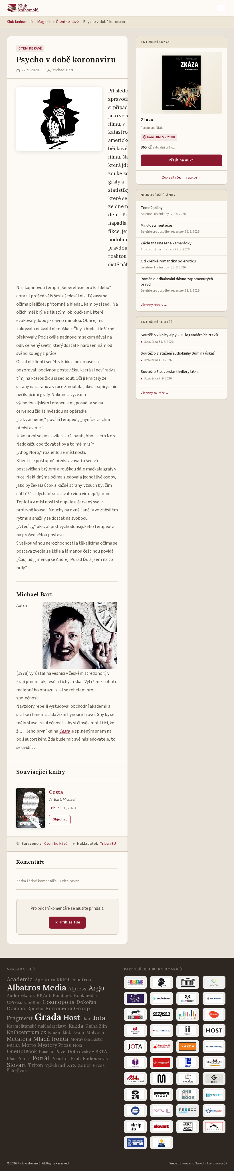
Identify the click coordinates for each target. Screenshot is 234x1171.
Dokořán (86, 1002)
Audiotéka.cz (21, 995)
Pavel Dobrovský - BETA (81, 1051)
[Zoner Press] (161, 1142)
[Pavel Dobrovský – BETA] (135, 1110)
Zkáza (147, 119)
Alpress (77, 988)
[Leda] (187, 1062)
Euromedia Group (67, 1008)
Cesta (56, 792)
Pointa (24, 1058)
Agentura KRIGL (52, 979)
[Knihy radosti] (135, 1062)
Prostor (59, 1058)
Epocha (35, 1008)
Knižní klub (59, 1032)
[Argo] (135, 998)
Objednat (60, 819)
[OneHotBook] (187, 1094)
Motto (29, 1045)
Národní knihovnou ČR (211, 1163)
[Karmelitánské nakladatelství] (161, 1046)
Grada (48, 1017)
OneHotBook (22, 1051)
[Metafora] (187, 1078)
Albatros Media (36, 987)
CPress (14, 1002)
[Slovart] (161, 1126)
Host (71, 1017)
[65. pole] (161, 982)
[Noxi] (161, 1094)
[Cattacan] (161, 1014)
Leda (78, 1032)
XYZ (71, 1065)
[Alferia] (214, 982)
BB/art (44, 995)
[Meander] (161, 1078)
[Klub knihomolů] (23, 8)
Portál (41, 1057)
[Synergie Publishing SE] (214, 1126)
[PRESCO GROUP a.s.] (187, 1110)
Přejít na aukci (182, 160)
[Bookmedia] (214, 998)
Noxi (77, 1045)
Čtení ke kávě (67, 22)
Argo (96, 987)
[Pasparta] (214, 1094)
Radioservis (95, 1058)
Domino (16, 1008)
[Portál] (161, 1110)
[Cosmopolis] (187, 1014)
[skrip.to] (135, 1126)
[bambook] (187, 998)
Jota (99, 1018)
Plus (11, 1058)
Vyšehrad (55, 1065)
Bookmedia (85, 995)
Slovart (16, 1064)
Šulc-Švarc (18, 1070)
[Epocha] (135, 1030)
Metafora (19, 1038)
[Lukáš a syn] (214, 1062)
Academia (20, 979)
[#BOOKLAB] (135, 982)
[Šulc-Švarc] (187, 1126)
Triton (35, 1065)
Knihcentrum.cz (26, 1032)
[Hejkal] (187, 1030)
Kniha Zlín (96, 1026)
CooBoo (32, 1002)
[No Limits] (135, 1094)
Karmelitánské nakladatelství (36, 1026)
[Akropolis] (187, 982)
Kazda (75, 1025)
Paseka (46, 1051)
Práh (75, 1058)
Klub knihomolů (20, 22)
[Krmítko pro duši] (161, 1062)
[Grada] (161, 1030)
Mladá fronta (50, 1038)
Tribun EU (57, 808)
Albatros (81, 979)
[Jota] (135, 1046)
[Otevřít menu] (221, 8)
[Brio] (135, 1014)
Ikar (86, 1018)
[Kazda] (187, 1046)
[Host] (214, 1030)
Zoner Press (91, 1065)
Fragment (20, 1018)
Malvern (95, 1032)
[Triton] (135, 1142)
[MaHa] (135, 1078)
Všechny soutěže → (155, 393)
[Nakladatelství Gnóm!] (214, 1078)
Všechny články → (154, 304)
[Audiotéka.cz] (161, 998)
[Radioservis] (214, 1110)
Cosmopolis (58, 1001)
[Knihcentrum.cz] (214, 1046)
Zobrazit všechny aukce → (181, 177)
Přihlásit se (70, 922)
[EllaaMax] (214, 1014)
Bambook (62, 995)
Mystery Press (54, 1045)
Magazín (44, 22)
